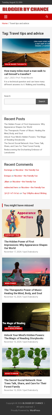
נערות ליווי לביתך (11, 193)
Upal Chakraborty (30, 252)
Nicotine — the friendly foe (27, 170)
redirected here (11, 187)
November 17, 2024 (12, 252)
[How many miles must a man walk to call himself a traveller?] (26, 52)
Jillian (6, 181)
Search (7, 96)
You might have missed (19, 205)
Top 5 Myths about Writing (34, 193)
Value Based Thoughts (15, 64)
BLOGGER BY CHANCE (33, 403)
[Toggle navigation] (5, 17)
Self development (13, 329)
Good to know (11, 374)
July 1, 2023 (9, 78)
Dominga (8, 170)
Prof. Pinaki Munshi (24, 78)
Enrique (7, 176)
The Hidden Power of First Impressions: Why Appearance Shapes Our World (25, 245)
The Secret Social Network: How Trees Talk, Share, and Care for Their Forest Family (25, 383)
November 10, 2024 (12, 342)
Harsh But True (12, 235)
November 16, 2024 (12, 297)
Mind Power (10, 283)
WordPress (35, 410)
